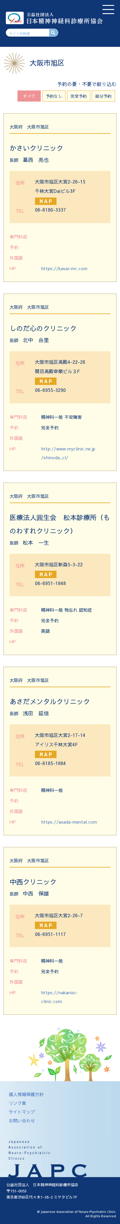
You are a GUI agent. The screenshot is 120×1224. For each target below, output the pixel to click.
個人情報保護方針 (26, 1094)
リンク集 (17, 1103)
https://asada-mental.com (69, 822)
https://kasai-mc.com (64, 268)
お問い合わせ (22, 1120)
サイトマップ (22, 1112)
